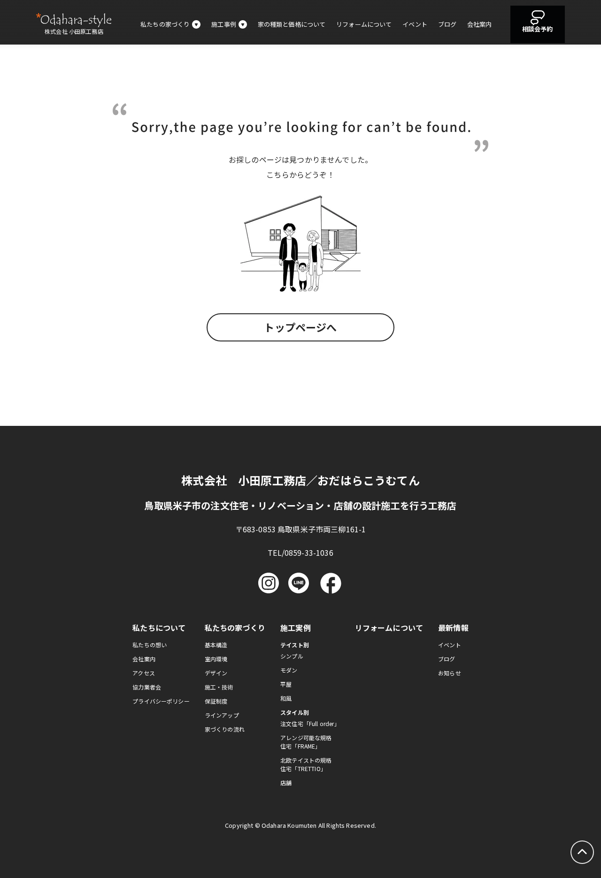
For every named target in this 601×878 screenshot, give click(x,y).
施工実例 (295, 627)
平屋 (286, 684)
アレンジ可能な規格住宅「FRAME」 (305, 742)
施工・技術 (219, 687)
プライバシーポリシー (161, 701)
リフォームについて (364, 24)
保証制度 (216, 701)
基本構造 (216, 645)
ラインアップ (222, 715)
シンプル (291, 656)
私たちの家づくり (235, 627)
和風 (286, 698)
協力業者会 (146, 687)
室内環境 (216, 659)
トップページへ (300, 326)
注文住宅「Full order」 (310, 723)
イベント (414, 24)
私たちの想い (149, 645)
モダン (288, 670)
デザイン (216, 673)
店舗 (286, 783)
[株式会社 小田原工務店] (73, 20)
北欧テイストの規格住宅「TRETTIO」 (305, 764)
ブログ (447, 24)
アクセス (143, 673)
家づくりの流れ (225, 729)
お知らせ (449, 673)
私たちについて (158, 627)
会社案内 (479, 24)
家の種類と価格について (292, 24)
